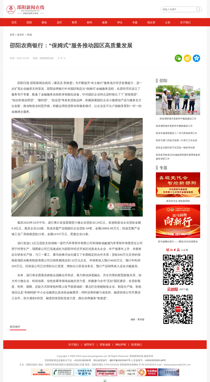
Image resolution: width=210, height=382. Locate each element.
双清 (29, 34)
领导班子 (89, 344)
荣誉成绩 (105, 344)
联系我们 (136, 344)
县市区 (20, 34)
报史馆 (151, 22)
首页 (14, 22)
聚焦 (44, 22)
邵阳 (29, 22)
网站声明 (121, 344)
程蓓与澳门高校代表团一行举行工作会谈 (176, 140)
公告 (167, 22)
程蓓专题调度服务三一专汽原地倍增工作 (176, 133)
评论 (119, 22)
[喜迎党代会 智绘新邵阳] (178, 184)
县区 (59, 22)
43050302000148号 (155, 360)
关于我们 (185, 22)
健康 (104, 22)
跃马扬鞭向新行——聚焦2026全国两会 (178, 241)
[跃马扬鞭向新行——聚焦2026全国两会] (178, 221)
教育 (74, 22)
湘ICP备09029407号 (120, 360)
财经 (89, 22)
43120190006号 (82, 360)
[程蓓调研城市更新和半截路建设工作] (178, 100)
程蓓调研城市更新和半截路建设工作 (178, 118)
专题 (134, 22)
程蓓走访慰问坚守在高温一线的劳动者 (175, 147)
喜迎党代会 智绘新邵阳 (178, 201)
